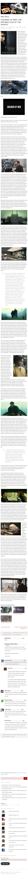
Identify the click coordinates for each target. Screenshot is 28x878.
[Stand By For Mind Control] (14, 9)
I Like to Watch (8, 28)
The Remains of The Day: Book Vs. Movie (17, 827)
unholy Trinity (8, 709)
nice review (20, 45)
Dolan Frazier (7, 690)
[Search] (25, 778)
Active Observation (19, 27)
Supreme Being (11, 27)
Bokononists (20, 188)
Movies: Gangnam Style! (5, 627)
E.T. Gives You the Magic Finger (14, 785)
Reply (23, 638)
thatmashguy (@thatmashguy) (11, 644)
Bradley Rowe (8, 638)
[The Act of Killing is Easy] (6, 618)
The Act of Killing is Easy (6, 622)
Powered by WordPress (5, 872)
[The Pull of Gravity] (6, 610)
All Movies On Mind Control (14, 811)
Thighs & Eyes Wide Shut (13, 815)
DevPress (18, 872)
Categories (3, 803)
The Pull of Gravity (5, 613)
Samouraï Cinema (8, 700)
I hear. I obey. (5, 863)
